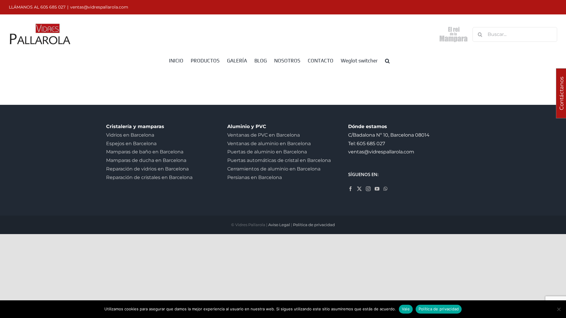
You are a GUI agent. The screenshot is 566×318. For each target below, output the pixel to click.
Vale (406, 309)
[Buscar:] (515, 34)
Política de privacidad (314, 224)
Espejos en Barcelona (131, 143)
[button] (387, 60)
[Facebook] (350, 188)
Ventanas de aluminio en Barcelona (269, 143)
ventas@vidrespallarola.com (99, 7)
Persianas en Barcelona (254, 177)
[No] (559, 309)
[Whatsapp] (386, 188)
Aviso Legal (279, 224)
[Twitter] (359, 188)
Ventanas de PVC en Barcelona (263, 135)
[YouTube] (377, 188)
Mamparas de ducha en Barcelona (146, 160)
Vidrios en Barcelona (130, 135)
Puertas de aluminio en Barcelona (267, 152)
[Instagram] (368, 188)
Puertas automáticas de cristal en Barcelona (279, 160)
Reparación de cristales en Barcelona (149, 177)
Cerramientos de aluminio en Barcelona (273, 169)
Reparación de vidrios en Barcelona (147, 169)
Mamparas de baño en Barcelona (144, 152)
